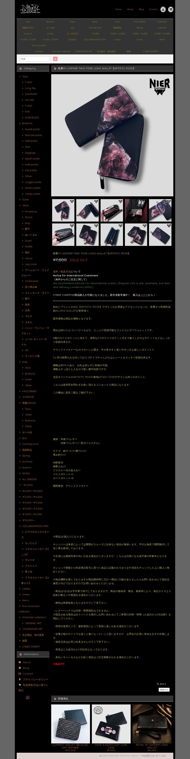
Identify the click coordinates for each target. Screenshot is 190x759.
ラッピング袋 (32, 355)
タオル (28, 322)
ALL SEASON (72, 33)
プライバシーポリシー (35, 679)
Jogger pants (33, 182)
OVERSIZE (162, 21)
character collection (61, 51)
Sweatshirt (31, 93)
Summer (162, 27)
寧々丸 (28, 571)
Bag (27, 223)
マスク (28, 316)
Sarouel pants (33, 135)
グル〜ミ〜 (31, 565)
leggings (30, 152)
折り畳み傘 (31, 286)
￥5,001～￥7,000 (28, 39)
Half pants (31, 140)
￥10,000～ (73, 39)
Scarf (28, 240)
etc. (27, 350)
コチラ (144, 294)
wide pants (31, 164)
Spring (139, 27)
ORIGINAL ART (33, 623)
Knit (27, 111)
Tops (28, 21)
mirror (28, 258)
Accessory (31, 211)
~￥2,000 (95, 33)
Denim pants (32, 187)
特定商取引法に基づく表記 (154, 756)
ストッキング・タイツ (37, 292)
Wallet (28, 246)
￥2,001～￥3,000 (117, 33)
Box (72, 27)
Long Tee (30, 88)
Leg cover (31, 264)
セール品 (50, 27)
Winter (50, 33)
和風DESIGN (28, 27)
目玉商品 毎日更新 (106, 51)
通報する (164, 689)
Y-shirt (28, 105)
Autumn (28, 33)
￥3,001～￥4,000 (139, 33)
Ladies (117, 39)
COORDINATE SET (83, 51)
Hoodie (29, 99)
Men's (162, 39)
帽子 (27, 228)
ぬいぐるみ (31, 234)
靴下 (27, 298)
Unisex (140, 39)
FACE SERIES (140, 21)
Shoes (28, 217)
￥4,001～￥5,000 (162, 33)
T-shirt (28, 82)
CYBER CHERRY (150, 51)
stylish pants (32, 158)
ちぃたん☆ (31, 543)
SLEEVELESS (32, 117)
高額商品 (117, 27)
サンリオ (30, 559)
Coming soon (95, 27)
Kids (117, 21)
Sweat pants (32, 129)
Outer (73, 21)
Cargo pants (32, 193)
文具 (27, 310)
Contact (153, 9)
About (130, 9)
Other (95, 21)
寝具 (27, 304)
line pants (31, 170)
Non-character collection (39, 46)
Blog (141, 9)
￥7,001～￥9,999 (50, 39)
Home (118, 9)
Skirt (27, 146)
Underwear (31, 280)
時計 (27, 252)
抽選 (129, 51)
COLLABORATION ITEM (95, 39)
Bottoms (50, 21)
